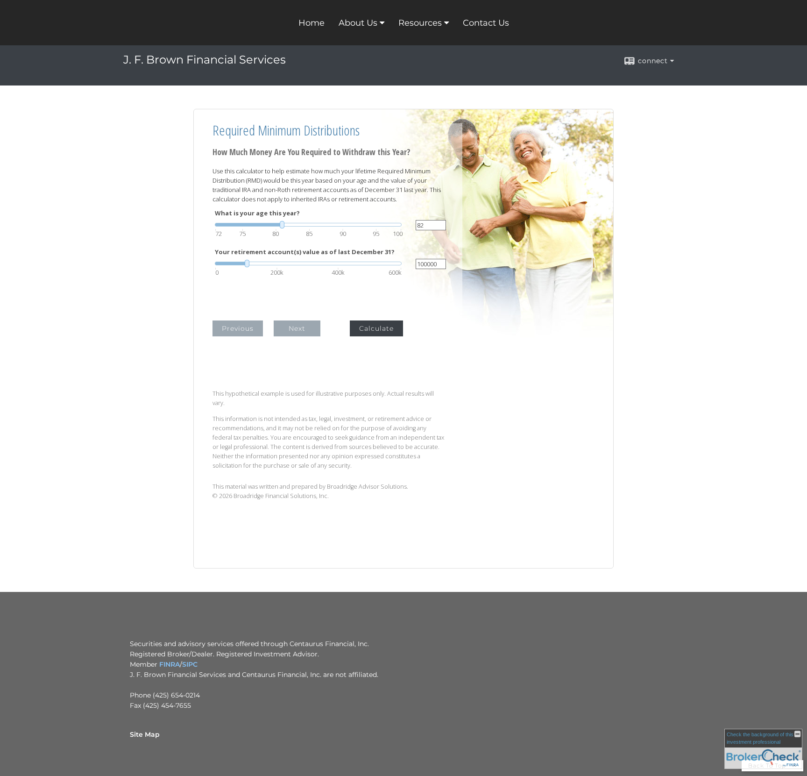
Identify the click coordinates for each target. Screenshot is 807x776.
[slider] (308, 225)
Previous (238, 328)
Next (297, 328)
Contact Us (486, 23)
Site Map (145, 734)
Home (311, 23)
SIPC (190, 664)
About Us (358, 23)
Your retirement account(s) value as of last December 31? (305, 252)
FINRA (169, 664)
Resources (420, 23)
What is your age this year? (257, 213)
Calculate (376, 328)
